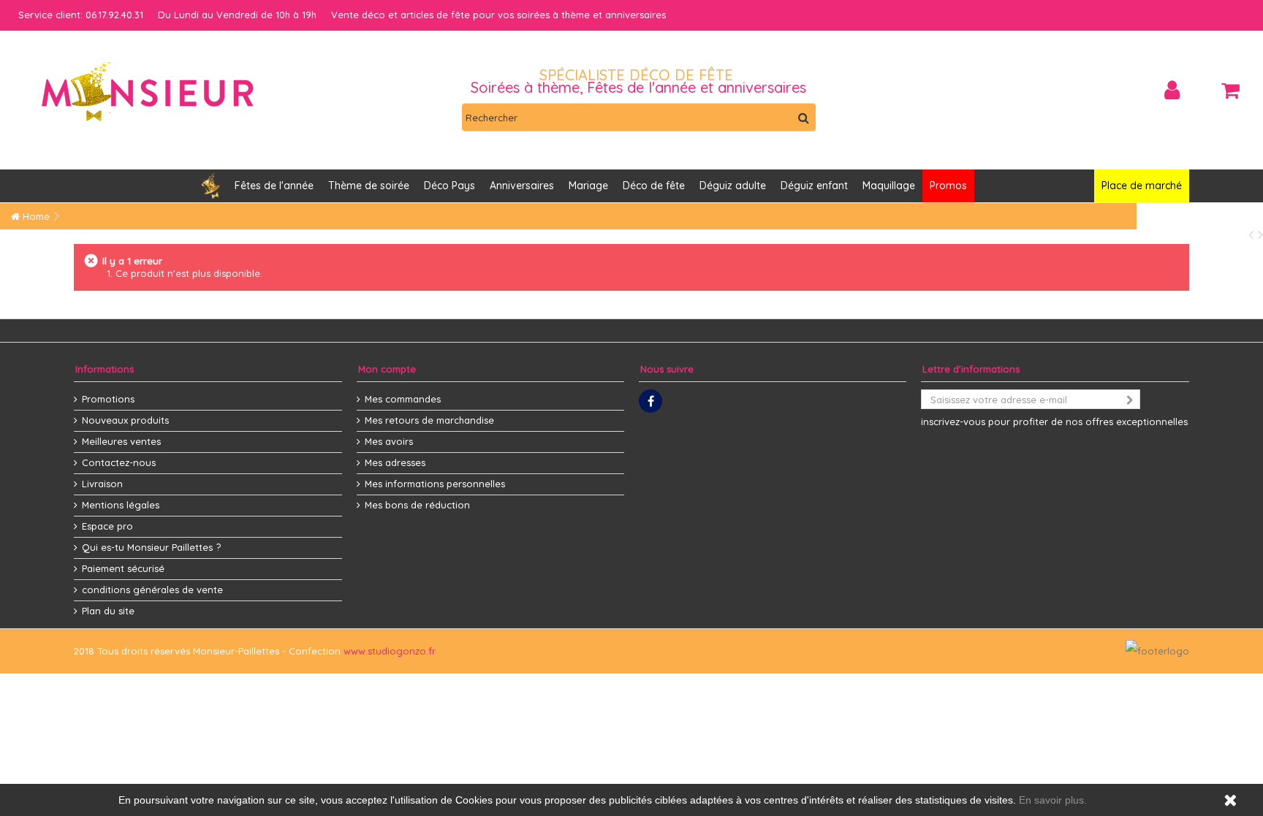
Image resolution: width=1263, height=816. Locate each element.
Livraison (102, 483)
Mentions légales (120, 505)
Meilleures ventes (121, 441)
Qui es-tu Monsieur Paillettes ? (151, 547)
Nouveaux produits (125, 420)
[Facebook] (650, 401)
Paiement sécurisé (123, 568)
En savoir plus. (1053, 800)
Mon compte (387, 369)
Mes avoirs (389, 441)
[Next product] (1260, 234)
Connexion (1172, 90)
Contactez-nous (119, 462)
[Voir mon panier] (1230, 90)
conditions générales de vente (152, 589)
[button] (521, 185)
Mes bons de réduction (417, 505)
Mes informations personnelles (435, 483)
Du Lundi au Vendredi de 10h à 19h (237, 14)
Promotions (108, 399)
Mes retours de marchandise (429, 420)
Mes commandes (403, 399)
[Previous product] (1253, 234)
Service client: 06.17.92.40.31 (80, 14)
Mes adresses (395, 462)
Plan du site (108, 611)
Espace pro (107, 526)
